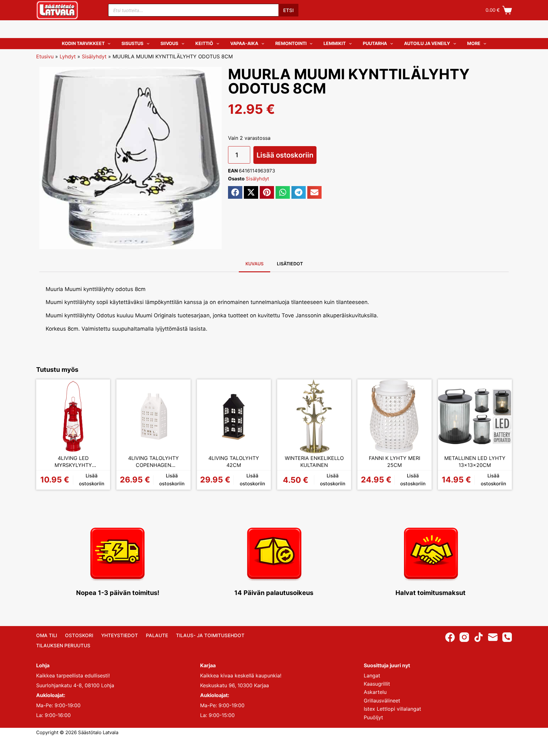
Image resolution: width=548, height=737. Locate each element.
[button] (235, 192)
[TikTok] (478, 637)
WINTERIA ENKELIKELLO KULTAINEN (314, 461)
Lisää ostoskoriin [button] (91, 480)
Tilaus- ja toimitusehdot (210, 635)
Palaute (157, 635)
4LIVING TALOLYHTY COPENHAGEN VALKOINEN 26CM (153, 462)
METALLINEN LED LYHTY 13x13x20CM (475, 461)
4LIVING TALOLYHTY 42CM (233, 461)
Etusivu (45, 56)
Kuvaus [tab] (254, 263)
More (473, 43)
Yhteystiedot (119, 635)
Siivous (169, 43)
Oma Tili (46, 635)
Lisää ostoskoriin (285, 155)
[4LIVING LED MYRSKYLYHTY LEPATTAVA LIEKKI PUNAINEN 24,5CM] (73, 416)
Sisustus (132, 43)
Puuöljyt (373, 717)
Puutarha (375, 43)
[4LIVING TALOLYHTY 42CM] (234, 416)
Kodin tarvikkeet (83, 43)
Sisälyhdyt (94, 56)
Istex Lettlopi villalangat (392, 709)
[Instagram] (464, 637)
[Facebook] (450, 637)
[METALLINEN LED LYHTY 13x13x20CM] (475, 416)
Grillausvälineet (382, 700)
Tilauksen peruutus (63, 646)
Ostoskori (79, 635)
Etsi (288, 10)
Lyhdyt (68, 56)
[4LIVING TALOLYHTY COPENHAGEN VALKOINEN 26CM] (153, 416)
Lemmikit (334, 43)
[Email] (493, 637)
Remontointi (291, 43)
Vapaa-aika (244, 43)
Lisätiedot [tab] (290, 263)
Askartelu (375, 692)
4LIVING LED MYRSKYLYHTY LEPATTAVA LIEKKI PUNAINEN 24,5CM (73, 462)
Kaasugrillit (377, 684)
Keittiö (204, 43)
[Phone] (507, 637)
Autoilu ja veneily (427, 43)
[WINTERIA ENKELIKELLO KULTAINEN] (314, 416)
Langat (372, 675)
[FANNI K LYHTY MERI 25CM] (394, 416)
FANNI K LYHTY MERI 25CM (394, 461)
